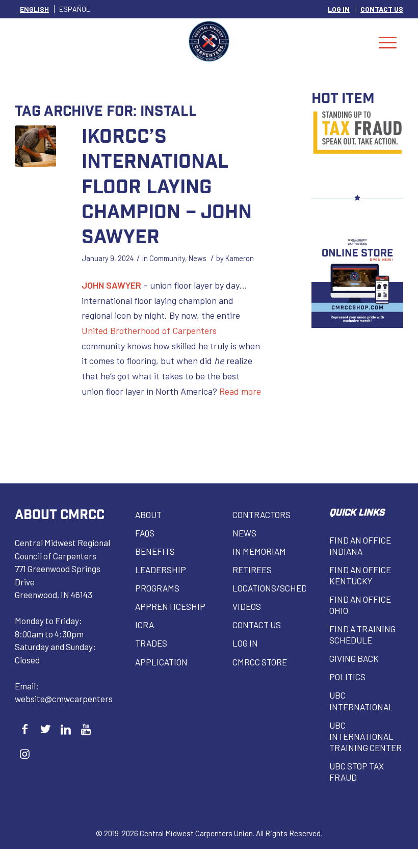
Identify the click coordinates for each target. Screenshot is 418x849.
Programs (157, 588)
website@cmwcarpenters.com (73, 698)
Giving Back (354, 658)
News (197, 258)
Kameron (239, 258)
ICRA (144, 625)
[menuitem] (339, 9)
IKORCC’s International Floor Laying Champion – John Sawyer (167, 185)
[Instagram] (25, 753)
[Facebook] (25, 728)
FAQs (144, 533)
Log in (245, 643)
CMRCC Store (259, 662)
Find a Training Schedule (362, 634)
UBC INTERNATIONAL (361, 700)
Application (161, 662)
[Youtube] (86, 728)
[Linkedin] (65, 728)
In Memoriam (259, 551)
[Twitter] (45, 728)
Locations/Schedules (269, 588)
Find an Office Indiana (360, 545)
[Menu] (387, 41)
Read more (240, 391)
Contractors (261, 514)
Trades (151, 643)
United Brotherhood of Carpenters (149, 330)
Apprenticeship (170, 606)
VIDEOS (246, 606)
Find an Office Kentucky (360, 575)
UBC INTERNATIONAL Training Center (365, 736)
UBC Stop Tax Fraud (356, 771)
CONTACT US (381, 9)
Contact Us (256, 625)
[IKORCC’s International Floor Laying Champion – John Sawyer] (35, 146)
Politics (347, 677)
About (148, 514)
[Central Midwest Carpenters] (209, 41)
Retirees (252, 569)
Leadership (160, 569)
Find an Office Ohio (360, 604)
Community (167, 258)
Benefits (155, 551)
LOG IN (339, 9)
